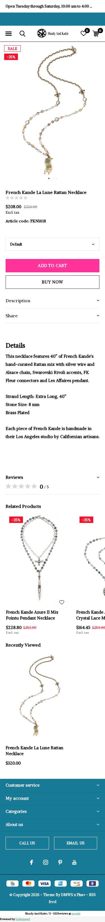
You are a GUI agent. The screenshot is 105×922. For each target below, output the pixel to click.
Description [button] (18, 300)
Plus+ (81, 894)
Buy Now (52, 282)
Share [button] (12, 315)
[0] (95, 33)
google (75, 913)
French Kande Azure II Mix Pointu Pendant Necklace (32, 615)
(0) (31, 197)
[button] (8, 34)
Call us (27, 843)
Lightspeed (23, 919)
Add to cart (52, 265)
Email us (76, 843)
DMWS (67, 894)
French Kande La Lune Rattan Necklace (34, 750)
